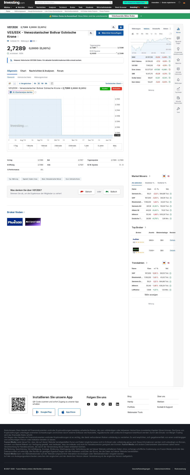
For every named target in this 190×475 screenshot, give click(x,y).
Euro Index (136, 82)
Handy (130, 402)
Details (172, 240)
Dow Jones (136, 70)
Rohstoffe (156, 29)
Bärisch (89, 192)
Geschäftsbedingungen (141, 469)
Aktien (165, 29)
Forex (8, 11)
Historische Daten (24, 77)
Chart (23, 71)
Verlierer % (162, 183)
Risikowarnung (180, 469)
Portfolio (131, 407)
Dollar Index (136, 78)
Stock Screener (121, 7)
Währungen (136, 29)
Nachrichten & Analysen (41, 71)
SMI (133, 74)
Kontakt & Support (165, 407)
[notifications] (179, 2)
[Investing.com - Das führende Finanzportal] (14, 2)
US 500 (134, 65)
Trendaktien (138, 263)
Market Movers (139, 176)
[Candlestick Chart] (9, 83)
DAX (133, 57)
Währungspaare (20, 11)
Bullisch (114, 192)
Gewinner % (149, 183)
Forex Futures (104, 11)
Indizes (146, 29)
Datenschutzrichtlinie (162, 469)
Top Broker (137, 227)
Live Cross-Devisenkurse (53, 11)
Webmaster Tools (135, 412)
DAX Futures (137, 61)
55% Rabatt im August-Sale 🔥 (135, 2)
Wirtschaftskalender (104, 7)
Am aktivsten (137, 183)
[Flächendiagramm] (14, 83)
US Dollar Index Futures (89, 11)
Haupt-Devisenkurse (35, 11)
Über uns (161, 396)
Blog (129, 396)
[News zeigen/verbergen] (52, 83)
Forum (60, 71)
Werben (160, 402)
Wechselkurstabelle (71, 11)
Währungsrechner (41, 77)
